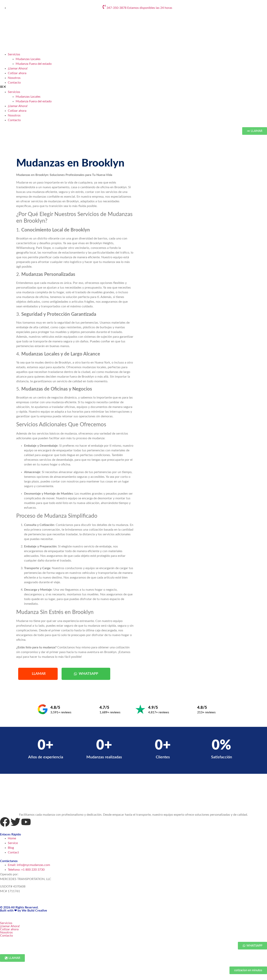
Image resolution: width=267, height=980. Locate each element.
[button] (133, 87)
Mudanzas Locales (28, 59)
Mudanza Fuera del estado (34, 63)
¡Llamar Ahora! (18, 68)
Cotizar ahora (17, 73)
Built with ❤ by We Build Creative (23, 910)
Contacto (14, 82)
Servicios (14, 54)
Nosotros (14, 77)
